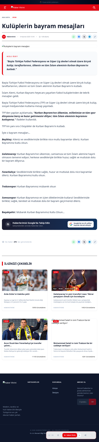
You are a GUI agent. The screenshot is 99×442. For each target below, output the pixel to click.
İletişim (55, 392)
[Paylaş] (85, 435)
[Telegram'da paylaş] (89, 37)
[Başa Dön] (92, 435)
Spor (14, 17)
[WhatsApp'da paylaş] (73, 37)
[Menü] (5, 7)
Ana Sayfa (6, 17)
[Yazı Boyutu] (58, 435)
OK (92, 402)
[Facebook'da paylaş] (79, 37)
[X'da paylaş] (84, 37)
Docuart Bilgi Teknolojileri (43, 433)
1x (79, 435)
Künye (55, 388)
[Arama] (94, 7)
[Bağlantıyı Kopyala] (95, 37)
